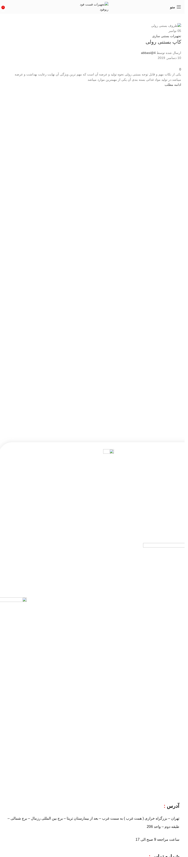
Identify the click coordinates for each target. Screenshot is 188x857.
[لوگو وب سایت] (92, 6)
